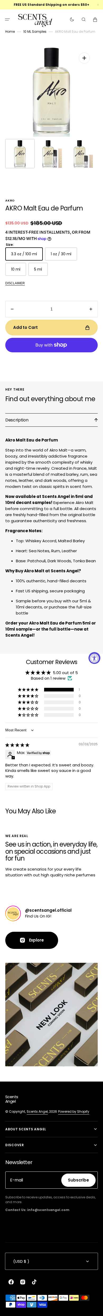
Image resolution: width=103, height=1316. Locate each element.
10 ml (18, 271)
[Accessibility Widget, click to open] (94, 658)
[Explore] (13, 913)
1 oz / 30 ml (64, 256)
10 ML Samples (34, 31)
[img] (17, 745)
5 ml (41, 271)
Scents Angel (37, 1111)
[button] (7, 19)
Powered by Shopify (73, 1111)
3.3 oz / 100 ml (27, 256)
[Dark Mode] (72, 19)
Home (10, 31)
